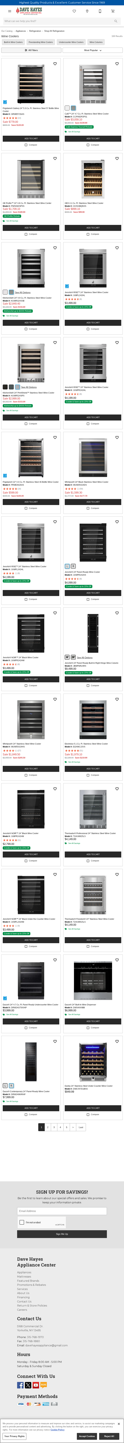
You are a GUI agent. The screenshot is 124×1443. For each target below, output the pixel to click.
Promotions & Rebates (31, 1284)
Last (81, 1127)
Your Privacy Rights (14, 1436)
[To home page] (29, 11)
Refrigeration (35, 31)
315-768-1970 (35, 1337)
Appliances (21, 31)
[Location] (87, 11)
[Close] (118, 1423)
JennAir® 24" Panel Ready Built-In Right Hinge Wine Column (91, 663)
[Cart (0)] (113, 11)
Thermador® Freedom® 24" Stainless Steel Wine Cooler (89, 919)
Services (22, 1289)
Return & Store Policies (32, 1305)
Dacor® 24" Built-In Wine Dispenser (80, 1005)
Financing (23, 1297)
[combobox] (93, 50)
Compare (33, 145)
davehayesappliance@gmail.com (46, 1345)
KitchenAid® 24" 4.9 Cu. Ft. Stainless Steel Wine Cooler (27, 298)
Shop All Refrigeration (54, 31)
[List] (74, 11)
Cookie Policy (57, 1430)
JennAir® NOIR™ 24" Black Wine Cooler (20, 657)
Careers (22, 1309)
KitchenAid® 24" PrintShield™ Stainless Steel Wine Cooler (28, 393)
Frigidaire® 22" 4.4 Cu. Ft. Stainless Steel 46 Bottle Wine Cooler (31, 482)
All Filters (33, 50)
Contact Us (24, 1301)
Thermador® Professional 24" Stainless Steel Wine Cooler (90, 833)
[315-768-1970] (100, 11)
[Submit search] (115, 21)
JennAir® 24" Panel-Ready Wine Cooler (82, 572)
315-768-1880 (31, 1341)
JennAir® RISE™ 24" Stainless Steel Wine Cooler (86, 292)
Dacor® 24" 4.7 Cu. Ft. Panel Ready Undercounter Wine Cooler (30, 1005)
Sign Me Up (62, 1234)
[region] (62, 1431)
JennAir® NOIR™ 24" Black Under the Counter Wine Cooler (29, 919)
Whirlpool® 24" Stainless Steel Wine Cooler (22, 744)
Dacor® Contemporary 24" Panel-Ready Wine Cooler (26, 1091)
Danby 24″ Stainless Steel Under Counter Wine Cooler (89, 1086)
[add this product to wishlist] (55, 64)
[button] (10, 11)
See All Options (23, 292)
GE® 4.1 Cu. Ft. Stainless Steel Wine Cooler (84, 203)
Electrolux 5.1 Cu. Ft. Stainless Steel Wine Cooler (86, 744)
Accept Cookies (87, 1436)
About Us (23, 1293)
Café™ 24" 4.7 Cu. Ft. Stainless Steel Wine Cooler (87, 114)
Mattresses (24, 1276)
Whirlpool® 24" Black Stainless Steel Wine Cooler (86, 482)
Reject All (109, 1436)
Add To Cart (31, 138)
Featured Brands (28, 1280)
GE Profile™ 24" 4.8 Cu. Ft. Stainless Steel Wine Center (27, 203)
